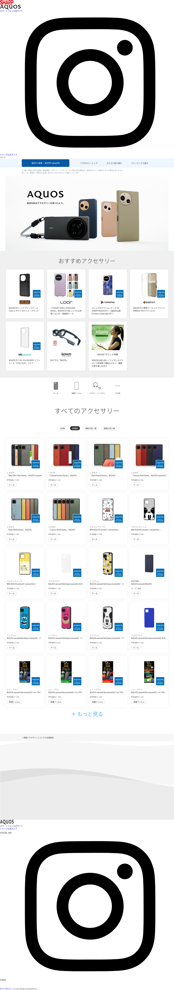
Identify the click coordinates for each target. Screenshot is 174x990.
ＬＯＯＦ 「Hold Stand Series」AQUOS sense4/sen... (102, 475)
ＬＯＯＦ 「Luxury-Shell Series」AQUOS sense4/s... (61, 530)
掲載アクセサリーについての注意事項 (39, 738)
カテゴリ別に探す (114, 163)
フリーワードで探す (139, 163)
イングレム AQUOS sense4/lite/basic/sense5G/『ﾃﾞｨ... (24, 638)
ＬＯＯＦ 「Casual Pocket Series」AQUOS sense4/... (62, 475)
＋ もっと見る (87, 714)
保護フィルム (14, 702)
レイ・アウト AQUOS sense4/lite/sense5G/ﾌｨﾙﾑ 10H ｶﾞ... (147, 692)
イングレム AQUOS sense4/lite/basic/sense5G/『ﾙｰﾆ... (107, 584)
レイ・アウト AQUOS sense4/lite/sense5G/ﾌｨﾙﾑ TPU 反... (65, 692)
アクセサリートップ (88, 163)
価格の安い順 (109, 428)
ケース (12, 485)
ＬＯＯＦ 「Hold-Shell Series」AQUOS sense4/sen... (19, 530)
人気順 (62, 428)
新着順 (75, 428)
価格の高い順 (90, 428)
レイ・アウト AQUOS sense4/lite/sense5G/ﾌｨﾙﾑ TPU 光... (23, 692)
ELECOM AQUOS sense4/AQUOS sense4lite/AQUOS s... (141, 584)
